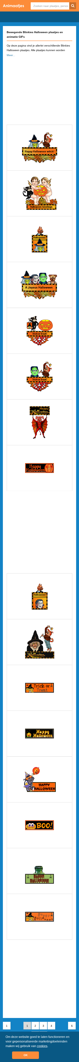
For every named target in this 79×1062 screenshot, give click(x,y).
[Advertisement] (39, 89)
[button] (49, 1046)
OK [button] (26, 1055)
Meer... (11, 55)
